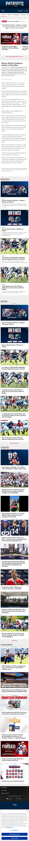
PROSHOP (20, 10)
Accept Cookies (14, 838)
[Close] (27, 811)
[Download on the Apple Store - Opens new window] (9, 799)
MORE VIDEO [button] (14, 640)
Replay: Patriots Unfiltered (13, 21)
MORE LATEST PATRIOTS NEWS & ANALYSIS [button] (14, 56)
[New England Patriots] (14, 805)
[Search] (24, 11)
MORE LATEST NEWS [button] (14, 443)
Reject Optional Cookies (14, 834)
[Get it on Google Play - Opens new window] (19, 799)
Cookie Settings (14, 830)
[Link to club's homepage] (3, 10)
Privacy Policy (9, 827)
